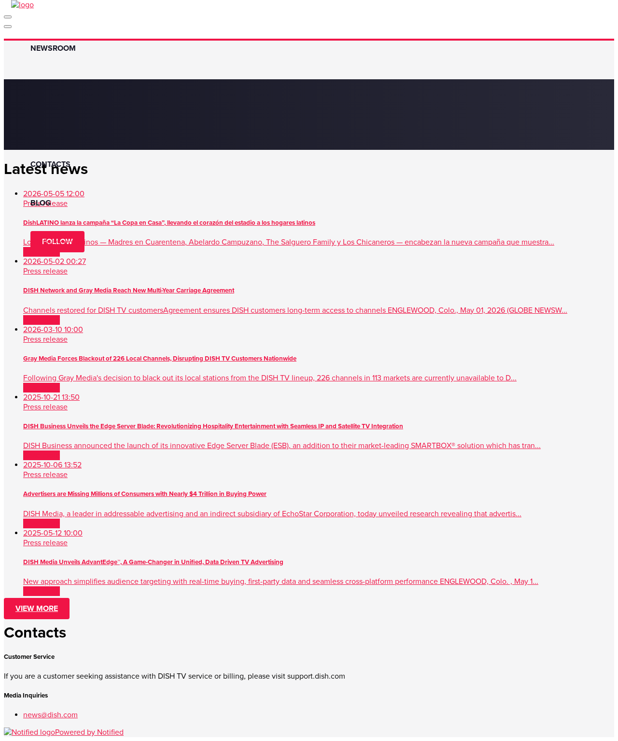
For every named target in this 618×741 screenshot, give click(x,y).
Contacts (50, 164)
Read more (41, 252)
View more (36, 608)
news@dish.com (50, 715)
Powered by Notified (89, 732)
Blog (40, 203)
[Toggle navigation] (8, 16)
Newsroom (53, 48)
